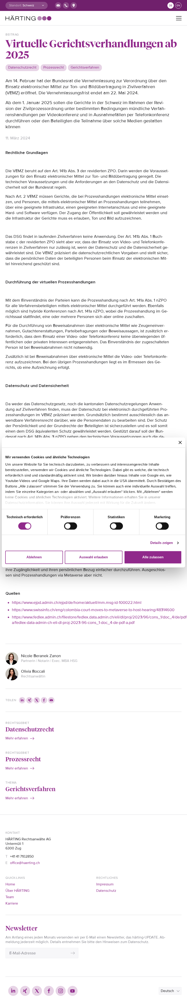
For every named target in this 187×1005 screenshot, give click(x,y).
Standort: (15, 5)
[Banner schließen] (180, 442)
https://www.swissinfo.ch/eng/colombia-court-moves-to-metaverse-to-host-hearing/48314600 (93, 609)
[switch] (70, 526)
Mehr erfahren (16, 738)
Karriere (11, 903)
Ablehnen (34, 557)
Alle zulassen (153, 557)
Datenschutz (106, 890)
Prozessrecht (23, 759)
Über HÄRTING (17, 890)
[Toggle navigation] (178, 18)
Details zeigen (161, 543)
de (170, 5)
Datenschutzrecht (29, 729)
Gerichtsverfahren (30, 788)
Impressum (105, 884)
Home (10, 884)
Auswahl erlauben (93, 557)
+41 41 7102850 (22, 856)
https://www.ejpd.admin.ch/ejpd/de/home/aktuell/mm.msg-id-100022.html (76, 602)
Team (9, 897)
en (178, 5)
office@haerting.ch (25, 863)
